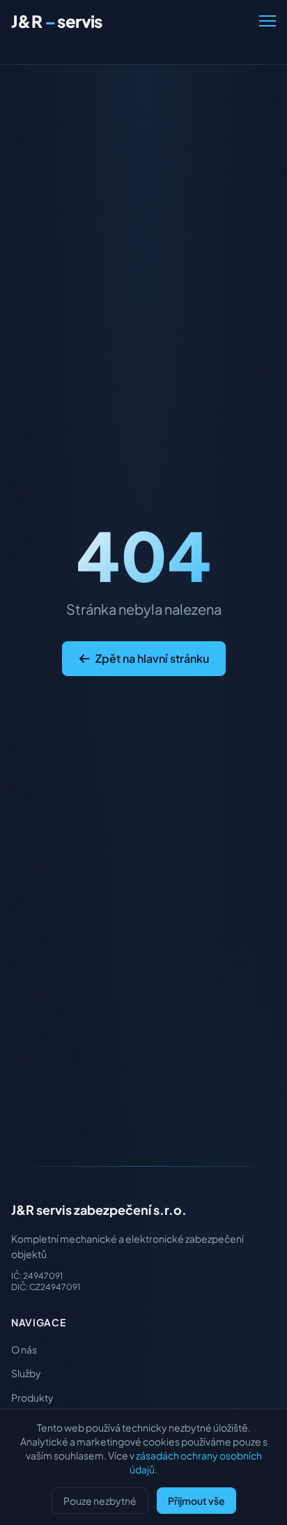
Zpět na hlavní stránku (152, 658)
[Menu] (267, 20)
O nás (24, 1349)
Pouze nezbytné (100, 1500)
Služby (26, 1373)
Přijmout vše (196, 1500)
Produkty (32, 1397)
